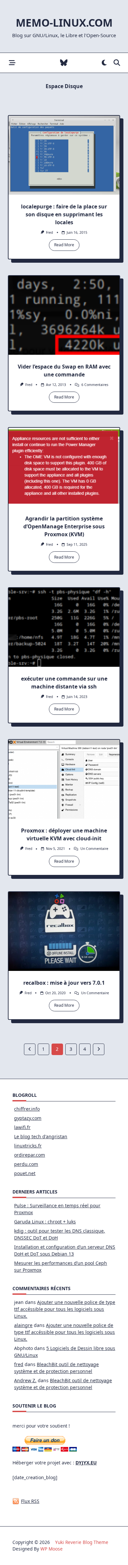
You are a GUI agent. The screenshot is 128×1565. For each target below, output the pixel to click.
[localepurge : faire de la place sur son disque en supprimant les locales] (64, 155)
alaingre (23, 1325)
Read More (64, 245)
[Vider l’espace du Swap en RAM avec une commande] (64, 315)
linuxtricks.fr (28, 1146)
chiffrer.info (27, 1109)
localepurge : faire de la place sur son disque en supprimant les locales (64, 214)
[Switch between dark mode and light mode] (104, 63)
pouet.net (24, 1173)
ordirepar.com (29, 1155)
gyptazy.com (27, 1118)
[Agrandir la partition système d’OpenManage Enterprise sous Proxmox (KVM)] (64, 467)
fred (49, 232)
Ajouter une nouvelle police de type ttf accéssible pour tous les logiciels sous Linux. (64, 1309)
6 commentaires (94, 384)
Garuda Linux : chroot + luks (45, 1221)
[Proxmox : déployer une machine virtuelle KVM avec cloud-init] (64, 779)
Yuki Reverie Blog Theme (81, 1542)
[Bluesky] (64, 63)
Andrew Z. (25, 1380)
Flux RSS (30, 1501)
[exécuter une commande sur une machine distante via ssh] (64, 627)
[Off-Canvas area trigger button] (12, 63)
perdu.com (26, 1164)
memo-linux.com (64, 22)
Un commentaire (94, 848)
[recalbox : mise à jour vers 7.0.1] (64, 931)
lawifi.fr (22, 1127)
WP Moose (51, 1549)
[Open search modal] (117, 63)
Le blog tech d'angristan (40, 1136)
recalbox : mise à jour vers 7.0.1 (64, 982)
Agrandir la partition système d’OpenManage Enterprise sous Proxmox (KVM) (64, 526)
